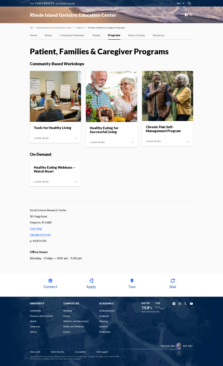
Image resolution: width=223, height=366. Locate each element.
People (96, 35)
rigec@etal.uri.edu (40, 235)
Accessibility (80, 352)
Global (33, 321)
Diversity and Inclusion (41, 316)
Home (33, 35)
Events (66, 332)
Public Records (57, 352)
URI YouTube (191, 303)
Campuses (35, 327)
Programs (80, 28)
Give (172, 287)
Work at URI (35, 352)
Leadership (35, 311)
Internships (105, 332)
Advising (103, 321)
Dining (66, 316)
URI (31, 28)
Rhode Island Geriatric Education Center (73, 15)
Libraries (103, 327)
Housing (67, 311)
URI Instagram (180, 303)
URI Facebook (174, 303)
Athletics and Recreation (76, 321)
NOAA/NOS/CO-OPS (152, 312)
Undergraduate (107, 311)
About (48, 35)
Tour (132, 287)
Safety (33, 332)
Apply (91, 287)
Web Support (102, 352)
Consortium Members (72, 35)
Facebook (186, 15)
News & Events (136, 35)
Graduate (104, 316)
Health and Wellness (73, 327)
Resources (158, 35)
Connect (50, 287)
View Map (36, 229)
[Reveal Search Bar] (189, 3)
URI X (185, 303)
